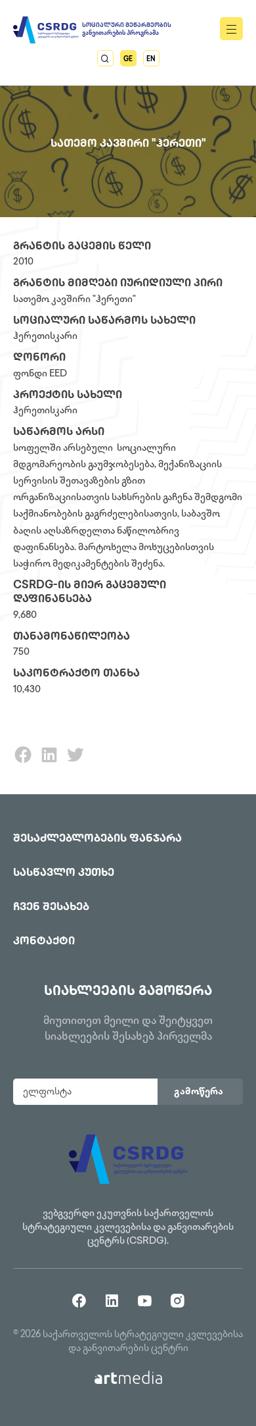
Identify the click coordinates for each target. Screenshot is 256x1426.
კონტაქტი (44, 942)
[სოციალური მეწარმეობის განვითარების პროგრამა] (46, 29)
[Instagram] (177, 1299)
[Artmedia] (128, 1378)
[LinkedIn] (49, 762)
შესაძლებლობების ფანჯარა (97, 839)
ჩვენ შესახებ (51, 907)
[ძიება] (105, 58)
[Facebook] (23, 762)
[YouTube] (144, 1299)
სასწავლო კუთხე (63, 873)
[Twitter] (75, 762)
